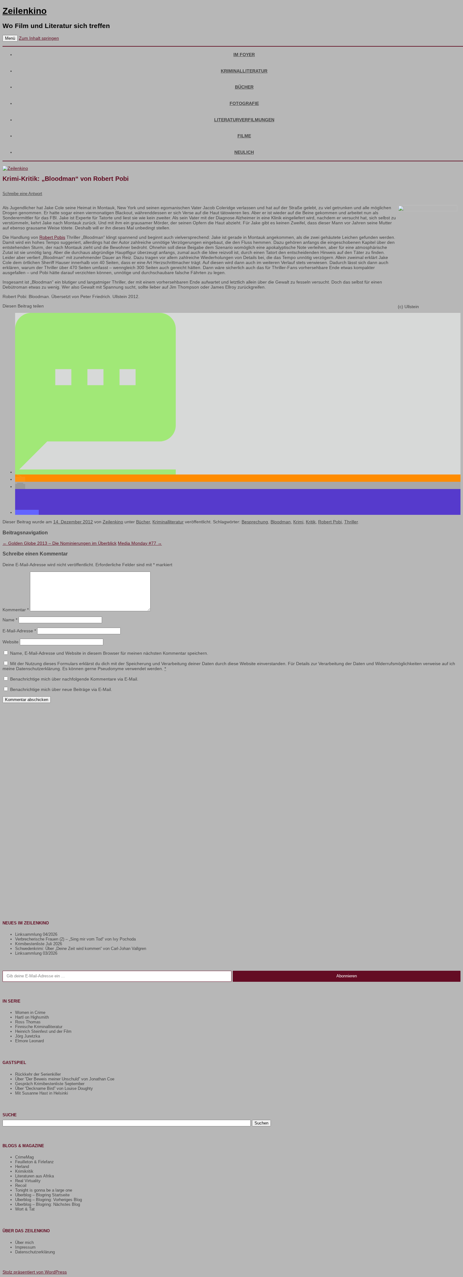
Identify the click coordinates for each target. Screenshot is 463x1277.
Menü (10, 38)
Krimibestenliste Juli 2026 (38, 943)
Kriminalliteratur (244, 70)
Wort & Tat (25, 1209)
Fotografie (244, 103)
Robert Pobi (330, 521)
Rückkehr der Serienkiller (38, 1074)
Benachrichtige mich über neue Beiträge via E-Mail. (61, 689)
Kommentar (16, 609)
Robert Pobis (52, 237)
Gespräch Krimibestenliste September (49, 1083)
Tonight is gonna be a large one (43, 1190)
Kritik (311, 521)
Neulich (244, 152)
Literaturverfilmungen (244, 119)
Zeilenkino (25, 11)
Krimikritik (24, 1171)
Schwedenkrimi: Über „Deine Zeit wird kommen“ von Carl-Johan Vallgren (80, 948)
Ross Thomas (28, 1022)
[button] (95, 472)
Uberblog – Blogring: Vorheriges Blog (48, 1199)
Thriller (351, 521)
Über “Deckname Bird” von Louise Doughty (54, 1088)
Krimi (298, 521)
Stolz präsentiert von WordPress (35, 1271)
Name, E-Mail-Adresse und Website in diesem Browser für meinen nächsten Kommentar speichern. (109, 653)
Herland (22, 1166)
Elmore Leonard (29, 1040)
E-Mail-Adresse (19, 630)
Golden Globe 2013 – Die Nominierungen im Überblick (60, 543)
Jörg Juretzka (27, 1036)
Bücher (244, 86)
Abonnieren (346, 976)
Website (11, 641)
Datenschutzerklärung (35, 1252)
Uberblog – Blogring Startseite (42, 1195)
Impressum (25, 1247)
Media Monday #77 (140, 543)
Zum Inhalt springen (39, 38)
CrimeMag (24, 1157)
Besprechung (255, 521)
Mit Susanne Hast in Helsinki (41, 1093)
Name (10, 619)
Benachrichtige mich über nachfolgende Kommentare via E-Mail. (74, 679)
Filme (244, 135)
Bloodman (281, 521)
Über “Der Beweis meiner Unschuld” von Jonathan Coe (64, 1079)
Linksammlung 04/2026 (36, 934)
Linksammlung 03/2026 (36, 953)
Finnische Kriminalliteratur (38, 1026)
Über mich (24, 1242)
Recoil (20, 1185)
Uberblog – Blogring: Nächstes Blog (47, 1204)
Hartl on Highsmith (32, 1017)
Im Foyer (244, 54)
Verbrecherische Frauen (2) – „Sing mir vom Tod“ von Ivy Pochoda (75, 939)
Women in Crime (30, 1012)
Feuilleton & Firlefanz (34, 1161)
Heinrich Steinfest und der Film (43, 1031)
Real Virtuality (28, 1180)
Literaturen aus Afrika (34, 1176)
